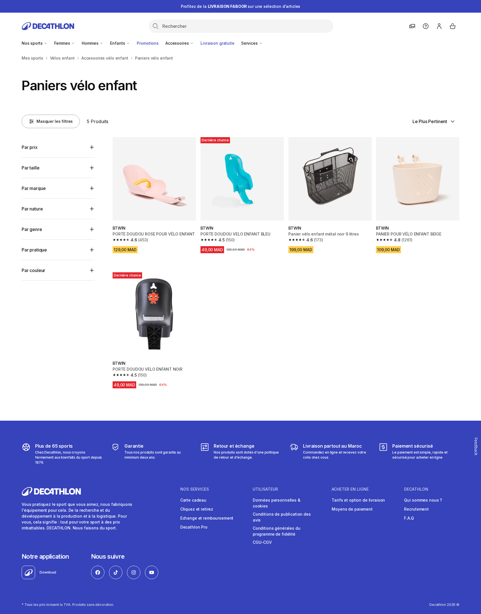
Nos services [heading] (194, 489)
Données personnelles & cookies (276, 503)
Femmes (62, 43)
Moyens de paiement (352, 509)
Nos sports (33, 43)
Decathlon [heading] (416, 489)
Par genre (32, 229)
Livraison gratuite (217, 43)
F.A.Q (409, 518)
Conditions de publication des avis (282, 517)
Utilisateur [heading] (265, 489)
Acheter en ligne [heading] (350, 489)
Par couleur (33, 270)
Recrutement (416, 509)
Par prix (30, 147)
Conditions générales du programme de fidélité (276, 531)
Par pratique (34, 250)
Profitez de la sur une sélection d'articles (240, 6)
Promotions (148, 43)
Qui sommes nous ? (423, 500)
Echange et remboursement (207, 518)
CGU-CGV (262, 542)
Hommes (90, 43)
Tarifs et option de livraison (358, 500)
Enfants (118, 43)
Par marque (33, 188)
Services (250, 43)
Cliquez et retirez (196, 509)
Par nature (32, 209)
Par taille (30, 168)
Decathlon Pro (194, 527)
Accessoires (177, 43)
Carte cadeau (193, 500)
